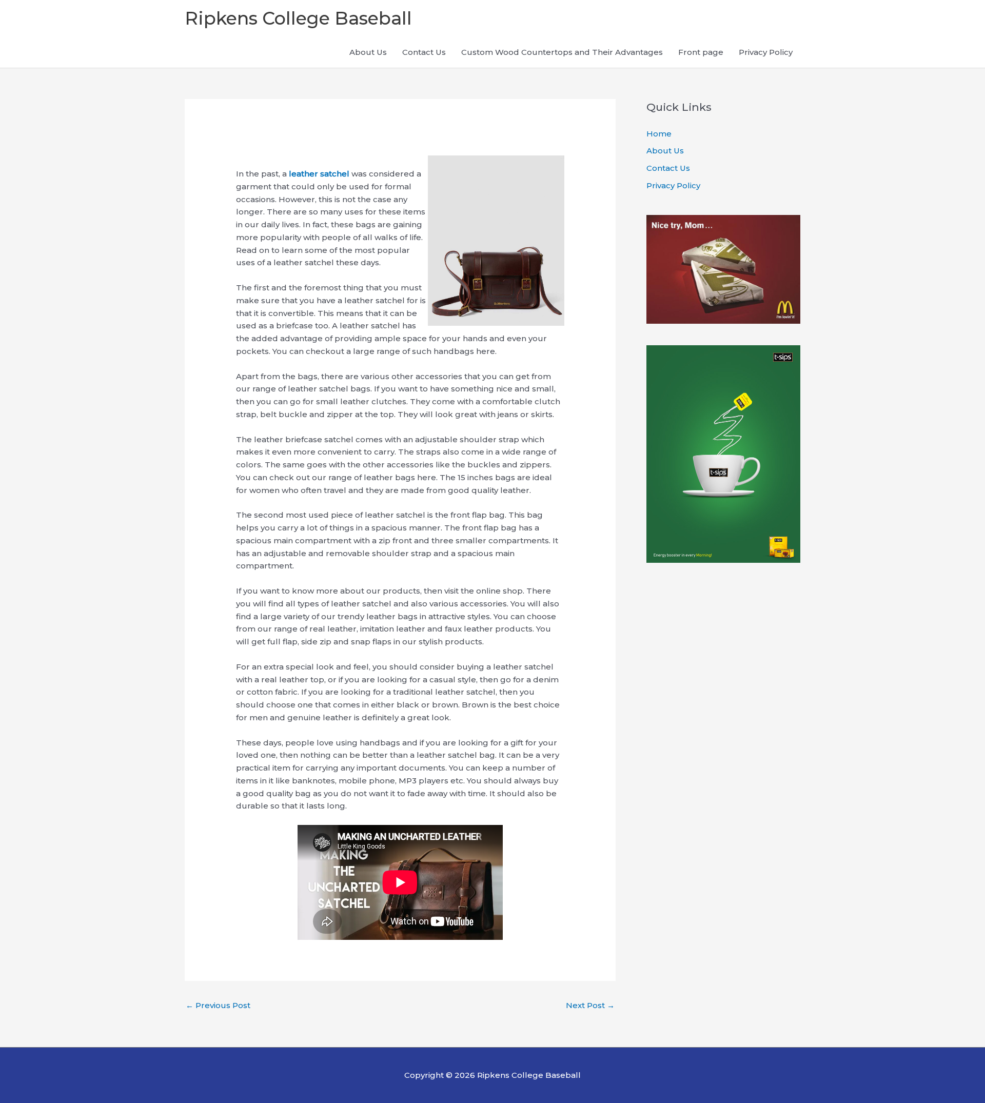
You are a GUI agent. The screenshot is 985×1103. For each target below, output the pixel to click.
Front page (700, 52)
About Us (368, 52)
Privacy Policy (766, 52)
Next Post (590, 1005)
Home (659, 134)
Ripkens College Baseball (298, 18)
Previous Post (218, 1005)
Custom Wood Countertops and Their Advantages (562, 52)
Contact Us (424, 52)
